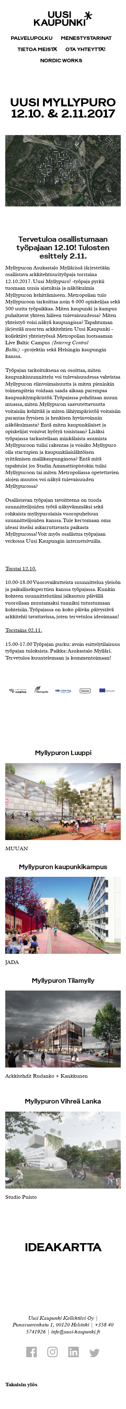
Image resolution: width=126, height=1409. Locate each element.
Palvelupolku (31, 38)
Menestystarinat (86, 38)
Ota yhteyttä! (85, 49)
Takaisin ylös (21, 1384)
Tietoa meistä (37, 49)
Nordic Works (61, 60)
